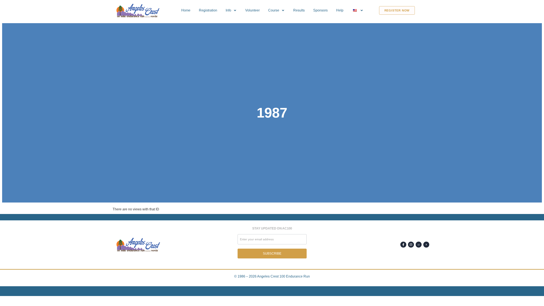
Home (185, 10)
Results (299, 10)
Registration (208, 10)
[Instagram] (411, 245)
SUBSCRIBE (272, 253)
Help (339, 10)
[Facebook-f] (403, 245)
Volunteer (252, 10)
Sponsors (320, 10)
